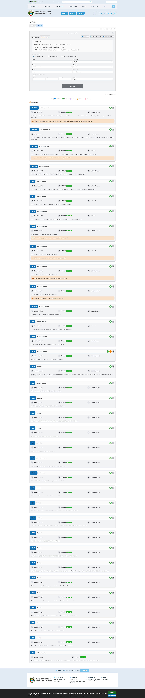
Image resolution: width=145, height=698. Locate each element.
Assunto (34, 64)
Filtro (33, 59)
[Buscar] (90, 2)
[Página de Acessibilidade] (114, 13)
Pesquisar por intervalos (40, 74)
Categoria (75, 64)
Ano (47, 77)
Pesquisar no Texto (54, 56)
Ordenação (75, 69)
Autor (74, 77)
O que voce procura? (57, 2)
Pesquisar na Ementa (39, 56)
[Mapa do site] (111, 13)
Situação (34, 69)
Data (34, 77)
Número (61, 77)
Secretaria (75, 59)
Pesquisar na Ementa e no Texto (70, 56)
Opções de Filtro (36, 54)
